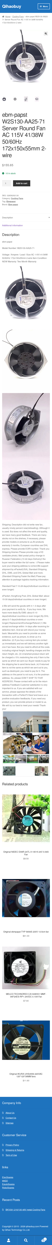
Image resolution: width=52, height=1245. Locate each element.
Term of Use (11, 1155)
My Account (8, 1240)
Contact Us (11, 1117)
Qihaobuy (11, 6)
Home (7, 16)
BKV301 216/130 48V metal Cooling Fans (25, 1209)
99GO (5, 1180)
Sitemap (9, 1122)
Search (26, 1240)
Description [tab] (7, 217)
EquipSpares (8, 1184)
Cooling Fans (18, 16)
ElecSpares (7, 1177)
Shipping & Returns (15, 1150)
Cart (40, 1238)
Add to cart (21, 183)
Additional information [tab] (12, 225)
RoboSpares (8, 1187)
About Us (10, 1112)
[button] (46, 33)
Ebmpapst (11, 201)
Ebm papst (13, 204)
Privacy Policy (12, 1144)
